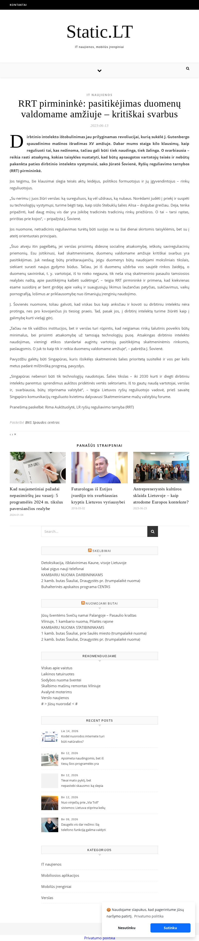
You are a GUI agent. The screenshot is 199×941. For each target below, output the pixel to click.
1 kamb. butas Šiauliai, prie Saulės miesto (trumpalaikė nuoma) (93, 633)
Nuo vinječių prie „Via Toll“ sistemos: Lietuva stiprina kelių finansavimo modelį (83, 805)
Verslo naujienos (55, 697)
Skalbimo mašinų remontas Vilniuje (70, 685)
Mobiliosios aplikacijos (60, 875)
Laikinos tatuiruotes (57, 673)
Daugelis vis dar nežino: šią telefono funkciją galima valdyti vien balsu (83, 827)
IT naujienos (100, 95)
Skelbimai (101, 551)
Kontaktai (18, 5)
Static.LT (99, 31)
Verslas (47, 897)
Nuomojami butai (102, 603)
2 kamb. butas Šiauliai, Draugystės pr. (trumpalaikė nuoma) (90, 580)
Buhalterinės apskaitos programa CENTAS (75, 586)
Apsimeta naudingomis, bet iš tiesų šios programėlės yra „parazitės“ (82, 761)
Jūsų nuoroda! (59, 703)
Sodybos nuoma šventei (61, 680)
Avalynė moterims (56, 691)
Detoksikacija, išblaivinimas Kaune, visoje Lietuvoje (83, 562)
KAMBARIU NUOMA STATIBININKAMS (72, 627)
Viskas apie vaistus (56, 667)
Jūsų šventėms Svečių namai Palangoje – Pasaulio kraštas (88, 615)
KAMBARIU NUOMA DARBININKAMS (72, 574)
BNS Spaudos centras (42, 422)
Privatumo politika (99, 937)
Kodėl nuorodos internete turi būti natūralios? (82, 739)
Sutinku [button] (170, 927)
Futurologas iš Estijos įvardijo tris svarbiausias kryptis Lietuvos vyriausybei (98, 495)
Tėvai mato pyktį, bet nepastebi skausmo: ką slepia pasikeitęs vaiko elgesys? (82, 783)
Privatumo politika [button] (149, 916)
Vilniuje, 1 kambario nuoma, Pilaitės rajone (77, 621)
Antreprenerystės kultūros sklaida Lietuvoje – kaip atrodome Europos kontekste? (161, 495)
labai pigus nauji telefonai (62, 568)
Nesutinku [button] (126, 927)
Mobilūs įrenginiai (56, 886)
